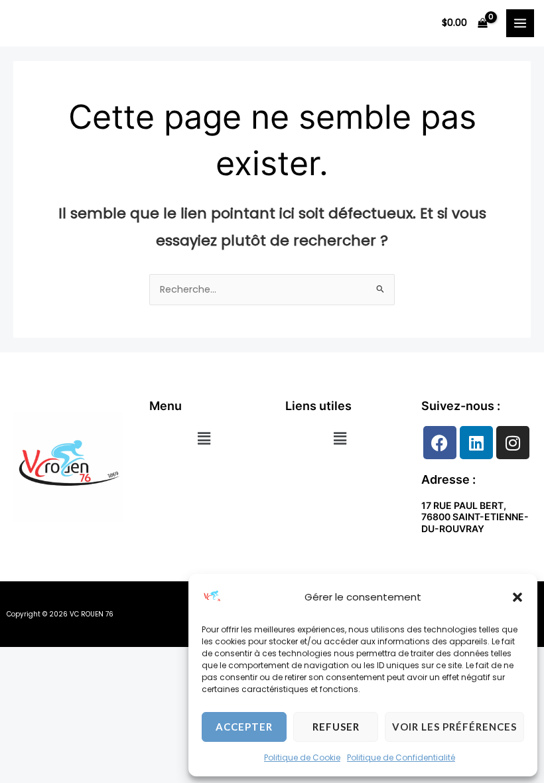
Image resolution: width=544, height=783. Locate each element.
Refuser (336, 727)
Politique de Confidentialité (401, 757)
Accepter (244, 727)
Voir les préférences (454, 727)
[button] (517, 597)
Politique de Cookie (302, 757)
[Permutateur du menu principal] (520, 23)
